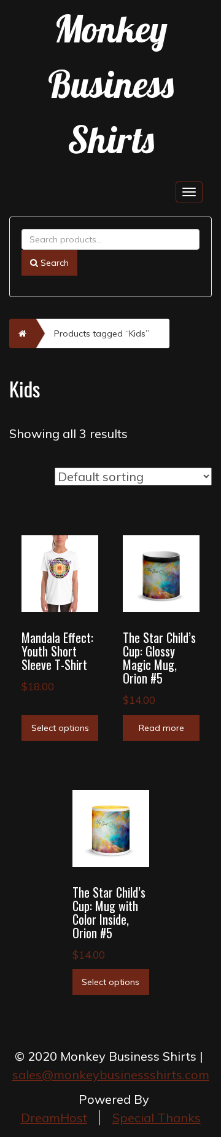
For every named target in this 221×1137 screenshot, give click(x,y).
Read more (161, 727)
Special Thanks (156, 1117)
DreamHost (54, 1117)
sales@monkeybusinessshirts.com (110, 1074)
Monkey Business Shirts (111, 84)
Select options (60, 727)
